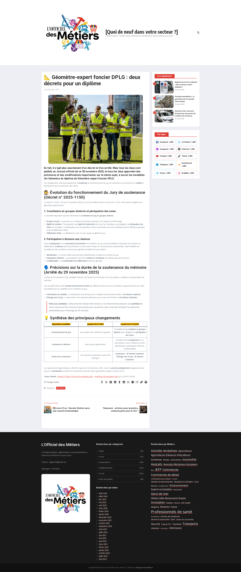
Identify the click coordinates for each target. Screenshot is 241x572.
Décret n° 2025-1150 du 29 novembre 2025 (75, 376)
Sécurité (155, 523)
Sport (173, 519)
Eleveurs (154, 486)
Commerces (170, 470)
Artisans (166, 459)
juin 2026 (102, 499)
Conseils (174, 479)
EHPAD (196, 482)
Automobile (189, 459)
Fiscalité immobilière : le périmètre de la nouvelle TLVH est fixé (184, 99)
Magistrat (155, 507)
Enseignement (163, 486)
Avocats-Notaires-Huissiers (180, 464)
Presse (174, 506)
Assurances (176, 459)
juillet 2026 (103, 496)
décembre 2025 (105, 517)
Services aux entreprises (170, 516)
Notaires (165, 506)
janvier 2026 (104, 514)
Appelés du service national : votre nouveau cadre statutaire (186, 84)
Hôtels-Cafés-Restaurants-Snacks (168, 498)
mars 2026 (103, 508)
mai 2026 (102, 502)
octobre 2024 (104, 553)
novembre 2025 (105, 520)
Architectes (156, 459)
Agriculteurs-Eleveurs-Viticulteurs (170, 455)
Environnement (179, 485)
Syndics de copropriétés (185, 519)
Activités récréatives (164, 450)
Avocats (156, 464)
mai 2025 (102, 538)
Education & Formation (183, 481)
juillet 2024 (103, 556)
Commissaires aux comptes (161, 479)
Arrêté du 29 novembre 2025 (106, 376)
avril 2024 (103, 559)
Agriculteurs (185, 450)
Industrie (169, 503)
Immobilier (158, 502)
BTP (158, 469)
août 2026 (103, 493)
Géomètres (61, 388)
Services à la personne (160, 519)
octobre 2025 (104, 523)
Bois (152, 470)
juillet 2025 (103, 532)
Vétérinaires (175, 527)
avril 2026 (103, 505)
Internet (177, 503)
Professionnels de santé (171, 511)
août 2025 (103, 529)
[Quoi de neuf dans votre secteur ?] (141, 32)
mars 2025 (103, 544)
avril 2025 (103, 541)
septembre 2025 (105, 526)
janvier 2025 (104, 550)
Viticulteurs (164, 528)
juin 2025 (102, 535)
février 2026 (103, 511)
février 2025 (103, 547)
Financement (177, 489)
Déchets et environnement (162, 481)
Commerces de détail (165, 475)
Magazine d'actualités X (144, 567)
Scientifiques (155, 516)
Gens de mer (160, 494)
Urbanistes (155, 528)
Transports (190, 524)
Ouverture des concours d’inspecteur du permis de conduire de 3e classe (185, 113)
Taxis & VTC (166, 524)
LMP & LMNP (185, 503)
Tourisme (177, 524)
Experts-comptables (161, 489)
